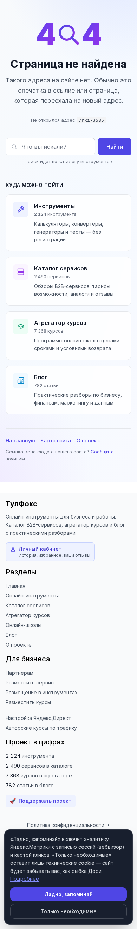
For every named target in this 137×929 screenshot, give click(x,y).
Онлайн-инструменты (32, 596)
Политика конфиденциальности (65, 825)
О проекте (90, 440)
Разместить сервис (30, 683)
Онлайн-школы (23, 625)
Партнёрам (19, 673)
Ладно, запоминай (69, 894)
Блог (11, 635)
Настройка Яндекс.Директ (38, 718)
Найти (114, 146)
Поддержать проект (40, 801)
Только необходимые (69, 911)
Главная (15, 586)
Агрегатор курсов (28, 615)
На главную (20, 440)
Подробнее (24, 879)
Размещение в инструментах (42, 692)
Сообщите (102, 451)
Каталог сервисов (28, 605)
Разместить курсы (28, 702)
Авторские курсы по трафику (41, 728)
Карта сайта (56, 440)
